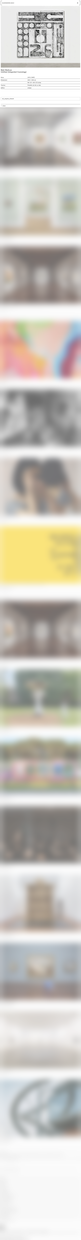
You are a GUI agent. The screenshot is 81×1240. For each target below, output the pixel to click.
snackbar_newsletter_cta (73, 1238)
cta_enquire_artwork (8, 99)
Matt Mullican (6, 70)
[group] (40, 37)
